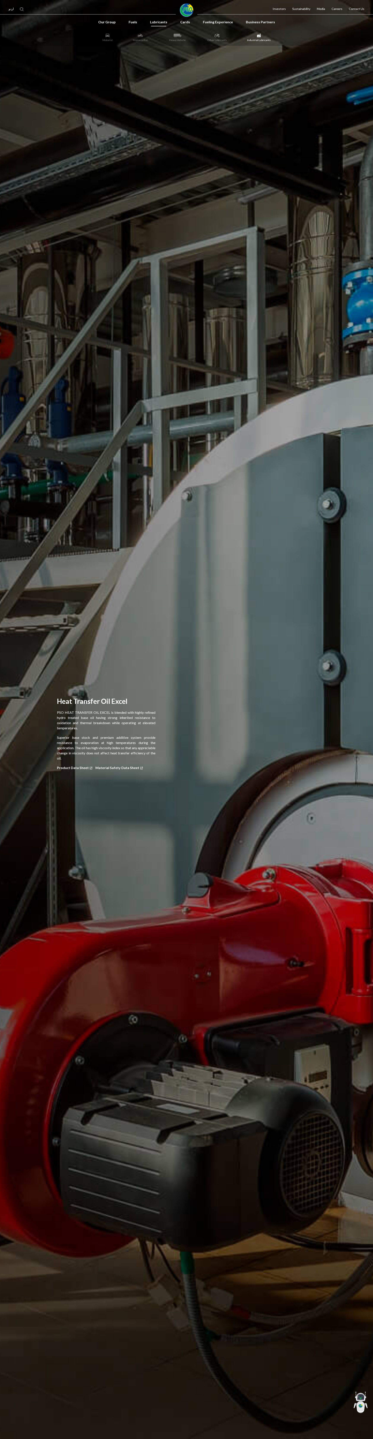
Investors (279, 9)
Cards (185, 22)
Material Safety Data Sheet (117, 768)
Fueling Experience (218, 22)
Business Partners (260, 22)
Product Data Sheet (73, 768)
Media (321, 9)
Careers (337, 9)
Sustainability (301, 9)
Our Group (107, 22)
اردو (11, 9)
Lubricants (158, 22)
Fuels (133, 22)
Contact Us (356, 9)
